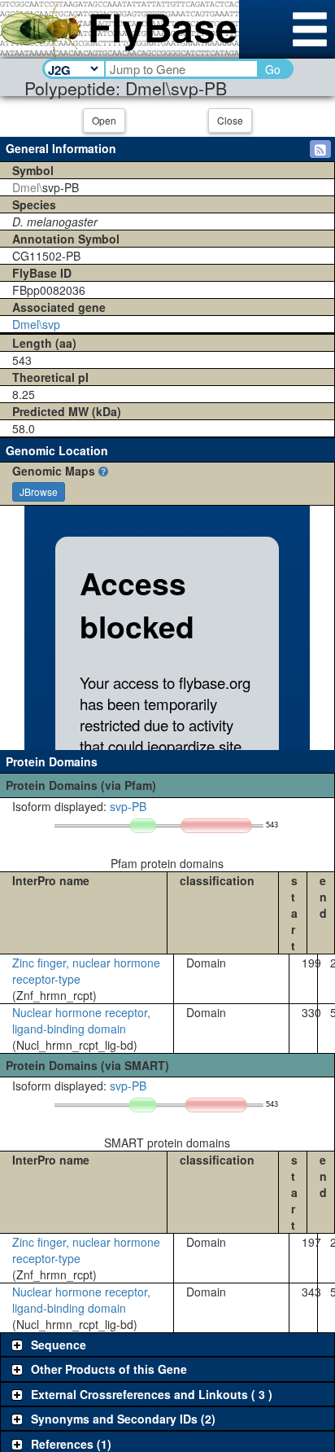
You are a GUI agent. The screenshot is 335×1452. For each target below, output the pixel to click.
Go (273, 69)
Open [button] (104, 120)
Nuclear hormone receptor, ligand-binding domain (81, 1020)
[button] (320, 149)
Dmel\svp (36, 324)
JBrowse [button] (39, 491)
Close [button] (230, 120)
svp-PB (128, 806)
